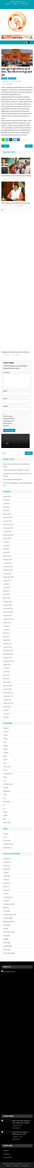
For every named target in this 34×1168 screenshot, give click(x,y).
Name (5, 391)
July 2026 (6, 500)
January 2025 (7, 563)
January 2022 (7, 689)
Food (4, 742)
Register (5, 833)
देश (4, 805)
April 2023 (6, 636)
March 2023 (6, 640)
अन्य (4, 780)
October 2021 (7, 699)
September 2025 (8, 535)
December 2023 (8, 608)
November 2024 (8, 570)
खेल (4, 798)
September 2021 (8, 703)
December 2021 (8, 692)
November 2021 (8, 696)
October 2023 (7, 615)
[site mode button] (28, 42)
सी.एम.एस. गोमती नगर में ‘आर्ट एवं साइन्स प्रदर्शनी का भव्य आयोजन (6, 146)
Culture (5, 735)
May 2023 (6, 633)
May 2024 (6, 591)
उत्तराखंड (4, 78)
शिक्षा (4, 819)
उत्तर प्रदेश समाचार (7, 784)
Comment (6, 372)
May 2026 (6, 507)
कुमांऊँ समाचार (6, 791)
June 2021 (6, 713)
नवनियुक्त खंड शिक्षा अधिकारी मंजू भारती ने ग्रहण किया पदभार (15, 352)
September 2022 (8, 661)
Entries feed (7, 840)
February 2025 (7, 559)
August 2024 (7, 580)
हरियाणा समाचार (7, 822)
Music (5, 756)
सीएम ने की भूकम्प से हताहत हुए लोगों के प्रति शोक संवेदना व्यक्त (15, 203)
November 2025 (8, 528)
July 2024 (6, 584)
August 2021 (7, 706)
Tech (4, 763)
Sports (5, 759)
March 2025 (6, 556)
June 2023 (6, 629)
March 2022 (6, 682)
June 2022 (6, 671)
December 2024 (8, 566)
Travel (5, 770)
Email (5, 398)
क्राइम (5, 794)
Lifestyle (5, 752)
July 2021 (6, 710)
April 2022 (6, 678)
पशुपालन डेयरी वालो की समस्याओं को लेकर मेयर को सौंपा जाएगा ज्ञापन (29, 146)
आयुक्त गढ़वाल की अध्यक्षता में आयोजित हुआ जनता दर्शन (16, 470)
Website (5, 406)
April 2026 (6, 510)
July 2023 (6, 626)
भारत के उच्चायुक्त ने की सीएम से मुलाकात (12, 479)
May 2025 (6, 549)
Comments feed (8, 844)
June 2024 (6, 587)
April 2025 (6, 552)
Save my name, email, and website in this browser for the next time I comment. (8, 420)
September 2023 (8, 619)
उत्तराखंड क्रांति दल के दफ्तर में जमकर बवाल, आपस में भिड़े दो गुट (16, 176)
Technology (6, 766)
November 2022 (8, 654)
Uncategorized (7, 773)
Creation (5, 731)
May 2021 (6, 717)
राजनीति (5, 815)
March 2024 (6, 598)
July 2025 (6, 542)
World (5, 777)
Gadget (5, 745)
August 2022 (7, 664)
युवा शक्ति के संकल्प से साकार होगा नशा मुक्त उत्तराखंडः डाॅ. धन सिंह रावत (17, 475)
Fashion (5, 738)
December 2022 (8, 650)
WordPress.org (7, 847)
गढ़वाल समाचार (12, 78)
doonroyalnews (17, 81)
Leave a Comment (8, 84)
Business (6, 728)
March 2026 (6, 514)
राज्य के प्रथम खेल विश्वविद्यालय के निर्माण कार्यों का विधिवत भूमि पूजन (17, 484)
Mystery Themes (26, 1164)
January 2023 (7, 647)
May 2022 (6, 675)
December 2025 (8, 524)
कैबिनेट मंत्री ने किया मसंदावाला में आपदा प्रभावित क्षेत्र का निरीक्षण (16, 465)
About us (8, 3)
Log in (5, 837)
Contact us (16, 3)
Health (5, 749)
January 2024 (7, 605)
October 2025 (7, 531)
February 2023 (7, 643)
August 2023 (7, 622)
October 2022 (7, 657)
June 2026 (6, 503)
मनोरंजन (5, 812)
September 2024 (8, 577)
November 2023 (8, 612)
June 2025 (6, 545)
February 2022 (7, 685)
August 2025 (7, 538)
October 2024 (7, 573)
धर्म (4, 808)
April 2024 (6, 594)
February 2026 (7, 517)
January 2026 (7, 521)
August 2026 (7, 496)
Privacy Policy (24, 3)
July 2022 (6, 668)
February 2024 (7, 601)
